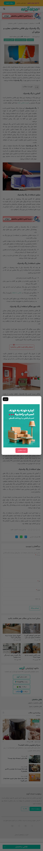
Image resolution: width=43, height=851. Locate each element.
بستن (5, 399)
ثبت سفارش (22, 450)
